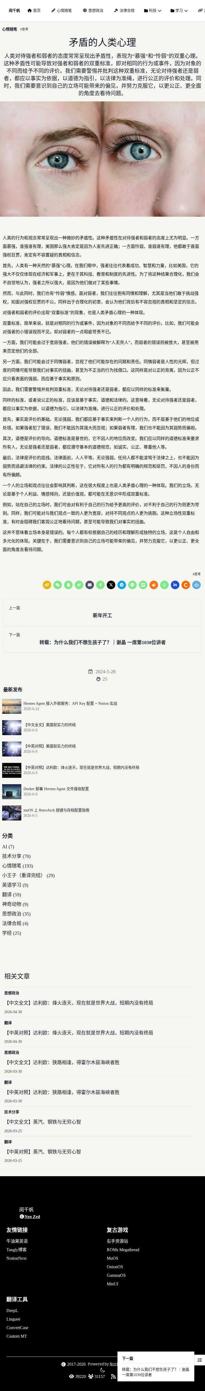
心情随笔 (64, 11)
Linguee (13, 1319)
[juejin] (196, 585)
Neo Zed (32, 1216)
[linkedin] (175, 585)
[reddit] (153, 585)
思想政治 (95, 11)
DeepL (12, 1310)
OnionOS (115, 1267)
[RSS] (113, 1376)
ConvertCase (17, 1327)
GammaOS (116, 1275)
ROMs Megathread (123, 1249)
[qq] (68, 585)
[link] (47, 585)
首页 (37, 11)
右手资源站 (117, 1241)
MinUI (112, 1284)
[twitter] (111, 585)
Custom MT (16, 1336)
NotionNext (16, 1258)
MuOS (112, 1258)
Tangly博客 (16, 1249)
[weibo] (79, 585)
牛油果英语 (17, 1241)
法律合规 (127, 11)
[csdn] (186, 585)
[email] (89, 585)
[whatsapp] (164, 585)
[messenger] (132, 585)
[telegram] (121, 585)
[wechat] (57, 585)
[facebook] (100, 585)
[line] (143, 585)
